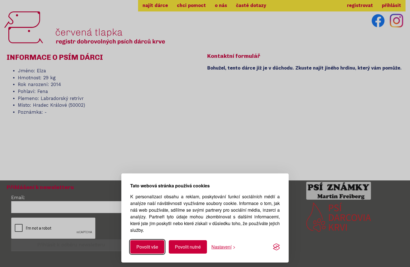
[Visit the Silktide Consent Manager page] (276, 247)
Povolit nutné (188, 247)
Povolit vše (147, 247)
